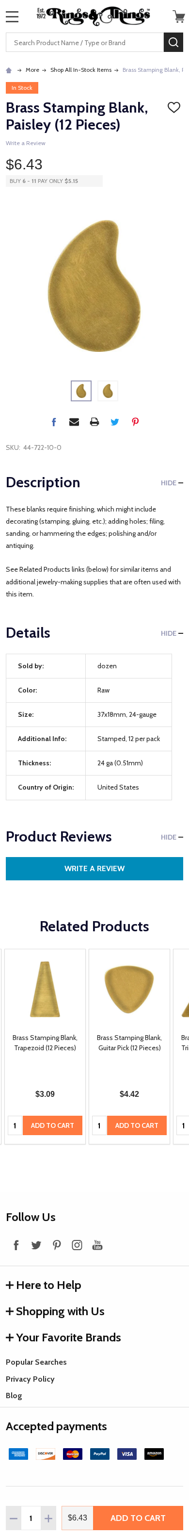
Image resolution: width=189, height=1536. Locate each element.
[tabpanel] (45, 1046)
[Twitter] (115, 421)
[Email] (74, 421)
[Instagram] (77, 1245)
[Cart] (179, 16)
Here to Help (48, 1285)
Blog (14, 1395)
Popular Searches (36, 1362)
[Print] (94, 421)
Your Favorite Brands (68, 1337)
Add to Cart (138, 1518)
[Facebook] (54, 421)
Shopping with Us (60, 1311)
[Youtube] (97, 1245)
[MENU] (12, 16)
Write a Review (26, 143)
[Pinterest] (135, 421)
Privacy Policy (30, 1379)
